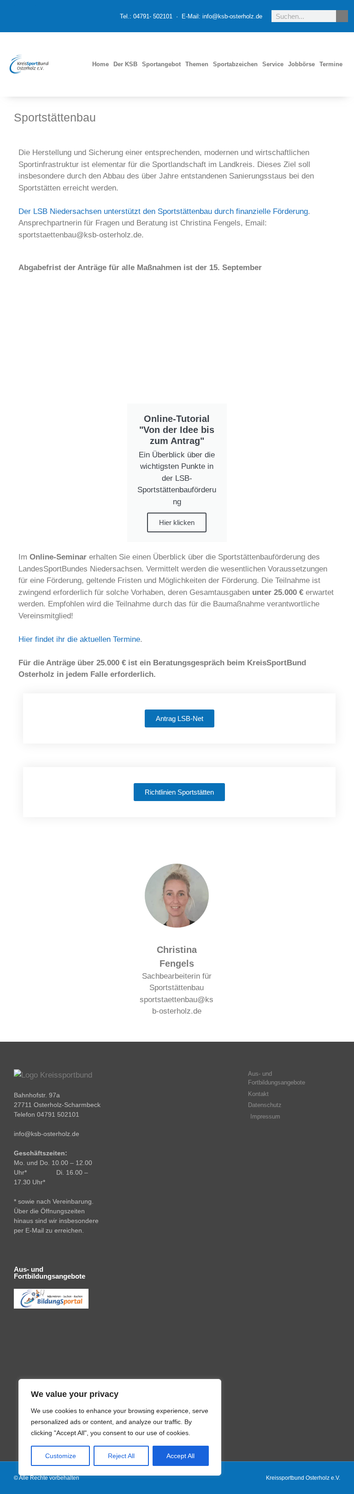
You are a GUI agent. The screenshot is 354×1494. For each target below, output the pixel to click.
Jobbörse (301, 64)
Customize (60, 1455)
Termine (330, 64)
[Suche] (342, 16)
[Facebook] (24, 16)
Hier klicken (177, 522)
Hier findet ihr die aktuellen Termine (79, 639)
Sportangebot (161, 64)
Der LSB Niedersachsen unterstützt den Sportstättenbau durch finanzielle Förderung (163, 211)
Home (100, 64)
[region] (119, 1427)
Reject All (121, 1455)
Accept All (180, 1455)
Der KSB (125, 64)
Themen (196, 64)
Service (272, 64)
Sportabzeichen (235, 64)
